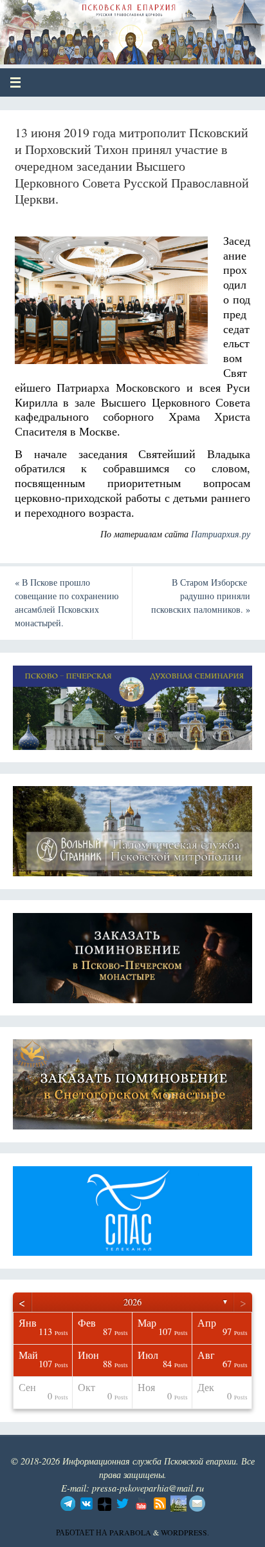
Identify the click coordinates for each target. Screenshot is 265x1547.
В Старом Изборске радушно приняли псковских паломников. (200, 595)
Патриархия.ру (220, 534)
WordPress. (185, 1532)
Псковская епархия (104, 27)
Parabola (130, 1532)
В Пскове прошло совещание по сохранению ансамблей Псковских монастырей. (66, 602)
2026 (132, 1302)
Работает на (82, 1532)
